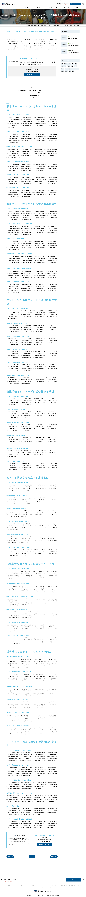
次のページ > (54, 856)
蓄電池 (62, 71)
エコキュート (63, 66)
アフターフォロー (67, 63)
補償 (62, 63)
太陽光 (66, 71)
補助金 (68, 66)
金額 (75, 66)
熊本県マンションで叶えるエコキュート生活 (30, 90)
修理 (70, 71)
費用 (72, 66)
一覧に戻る (32, 856)
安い (73, 63)
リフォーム (67, 68)
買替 (73, 71)
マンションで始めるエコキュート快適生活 (32, 93)
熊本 (76, 63)
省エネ (62, 68)
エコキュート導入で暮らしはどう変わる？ (32, 95)
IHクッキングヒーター (74, 68)
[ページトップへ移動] (83, 880)
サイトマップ (48, 887)
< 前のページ (10, 856)
